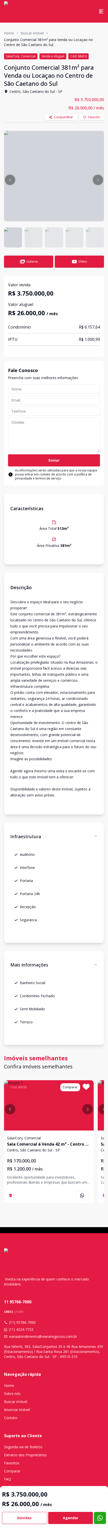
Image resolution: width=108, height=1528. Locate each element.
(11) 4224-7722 (21, 1329)
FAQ (7, 1479)
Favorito (94, 117)
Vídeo (82, 261)
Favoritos (11, 1463)
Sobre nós (12, 1393)
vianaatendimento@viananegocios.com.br (43, 1336)
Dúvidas (24, 1517)
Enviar (54, 460)
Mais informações (29, 965)
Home (9, 33)
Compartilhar (63, 117)
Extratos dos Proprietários (25, 1455)
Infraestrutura (25, 836)
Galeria (32, 261)
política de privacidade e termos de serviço (53, 476)
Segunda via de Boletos (23, 1446)
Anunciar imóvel (17, 1409)
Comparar (12, 1471)
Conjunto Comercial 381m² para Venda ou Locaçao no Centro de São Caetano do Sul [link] (48, 42)
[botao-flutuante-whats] (100, 1518)
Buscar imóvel (32, 33)
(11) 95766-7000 (22, 1322)
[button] (10, 180)
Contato (10, 1417)
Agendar (70, 1517)
